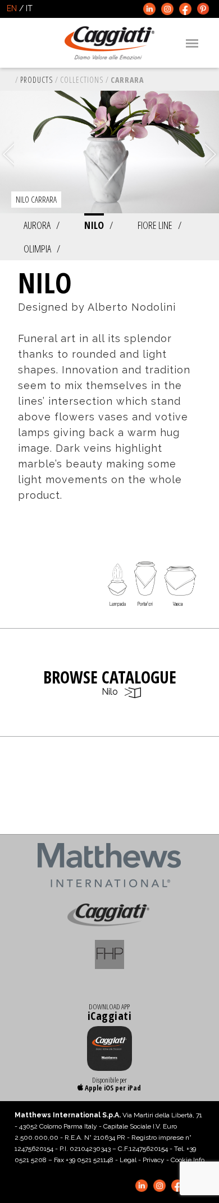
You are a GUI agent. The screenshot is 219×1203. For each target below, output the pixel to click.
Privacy (154, 1160)
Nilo (94, 225)
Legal (128, 1160)
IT (29, 8)
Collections (81, 79)
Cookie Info (187, 1160)
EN (12, 8)
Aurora (37, 225)
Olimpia (37, 248)
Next (212, 154)
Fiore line (155, 225)
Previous (7, 154)
